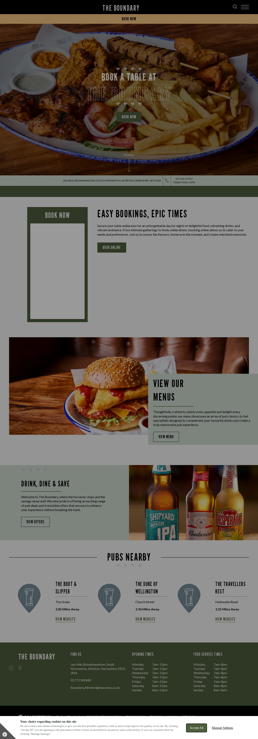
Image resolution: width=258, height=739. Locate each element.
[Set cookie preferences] (8, 731)
